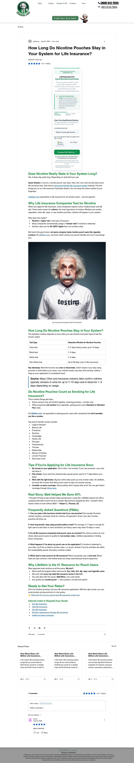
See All (114, 646)
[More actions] (104, 41)
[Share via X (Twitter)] (34, 628)
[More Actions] (104, 720)
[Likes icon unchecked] (34, 732)
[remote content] (67, 119)
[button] (39, 3)
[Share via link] (45, 628)
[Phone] (99, 3)
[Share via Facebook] (29, 628)
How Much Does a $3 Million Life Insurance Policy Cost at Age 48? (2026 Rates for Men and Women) (65, 655)
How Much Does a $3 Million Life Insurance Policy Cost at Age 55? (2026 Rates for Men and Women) (99, 655)
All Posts (20, 27)
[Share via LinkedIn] (40, 628)
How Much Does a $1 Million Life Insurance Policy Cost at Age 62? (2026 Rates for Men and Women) (31, 655)
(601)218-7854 (109, 7)
